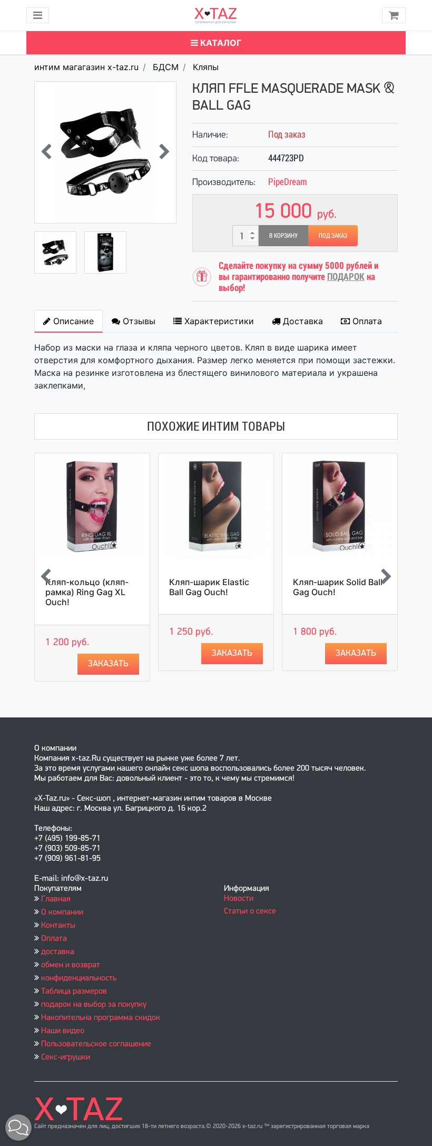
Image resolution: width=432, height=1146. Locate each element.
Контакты (58, 925)
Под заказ (333, 235)
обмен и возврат (70, 965)
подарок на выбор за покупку (93, 1005)
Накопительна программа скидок (100, 1018)
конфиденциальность (78, 978)
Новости (238, 899)
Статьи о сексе (250, 911)
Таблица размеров (74, 991)
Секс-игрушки (65, 1057)
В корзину (283, 235)
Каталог (219, 42)
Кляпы (206, 67)
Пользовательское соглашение (96, 1044)
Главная (56, 899)
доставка (57, 952)
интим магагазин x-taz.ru (86, 67)
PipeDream (287, 181)
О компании (62, 912)
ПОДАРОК (346, 276)
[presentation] (46, 152)
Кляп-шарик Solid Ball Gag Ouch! (337, 587)
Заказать (108, 663)
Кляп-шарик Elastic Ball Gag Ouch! (209, 587)
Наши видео (62, 1031)
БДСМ (166, 67)
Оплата (54, 939)
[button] (18, 1127)
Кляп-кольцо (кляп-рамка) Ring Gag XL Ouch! (87, 592)
